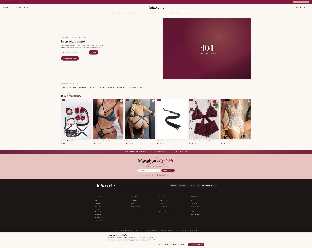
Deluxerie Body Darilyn (227, 141)
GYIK (191, 200)
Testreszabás (163, 244)
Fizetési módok (193, 212)
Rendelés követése (195, 206)
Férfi (197, 13)
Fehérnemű (152, 13)
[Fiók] (300, 7)
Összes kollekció (135, 206)
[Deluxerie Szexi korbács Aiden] (172, 119)
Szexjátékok (133, 13)
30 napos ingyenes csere (26, 1)
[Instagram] (191, 185)
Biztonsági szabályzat (181, 230)
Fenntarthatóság (163, 206)
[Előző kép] (63, 119)
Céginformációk (163, 200)
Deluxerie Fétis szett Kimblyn (68, 141)
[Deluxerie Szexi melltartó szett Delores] (108, 119)
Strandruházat (175, 13)
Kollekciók (18, 7)
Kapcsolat (161, 209)
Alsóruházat (162, 13)
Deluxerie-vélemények (164, 212)
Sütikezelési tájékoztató (166, 230)
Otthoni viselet (188, 13)
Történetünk (162, 203)
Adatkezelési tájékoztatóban (142, 240)
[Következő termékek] (249, 95)
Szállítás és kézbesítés (196, 209)
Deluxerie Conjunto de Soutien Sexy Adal (199, 141)
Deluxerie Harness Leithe (131, 141)
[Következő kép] (90, 119)
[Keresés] (297, 7)
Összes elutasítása (179, 244)
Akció (26, 7)
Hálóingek (142, 13)
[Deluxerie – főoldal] (156, 7)
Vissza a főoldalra (70, 58)
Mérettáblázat (193, 203)
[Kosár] (307, 7)
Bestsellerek (134, 209)
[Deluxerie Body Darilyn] (236, 119)
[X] (198, 185)
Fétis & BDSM (122, 13)
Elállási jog (138, 230)
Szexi (114, 13)
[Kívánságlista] (304, 7)
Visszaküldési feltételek (127, 230)
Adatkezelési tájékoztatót (156, 174)
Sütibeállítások (193, 230)
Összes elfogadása (196, 244)
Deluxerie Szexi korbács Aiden (164, 141)
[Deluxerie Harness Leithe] (140, 119)
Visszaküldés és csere (195, 214)
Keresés (93, 52)
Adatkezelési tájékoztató (151, 230)
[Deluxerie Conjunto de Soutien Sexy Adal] (204, 119)
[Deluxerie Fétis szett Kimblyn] (76, 119)
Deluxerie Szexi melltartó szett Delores (103, 141)
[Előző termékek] (245, 95)
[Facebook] (194, 185)
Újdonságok (7, 7)
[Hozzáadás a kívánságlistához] (89, 100)
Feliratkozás (168, 170)
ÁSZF (116, 230)
